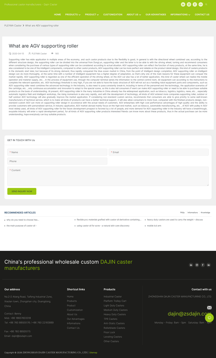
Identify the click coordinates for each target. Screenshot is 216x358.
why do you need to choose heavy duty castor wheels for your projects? (23, 219)
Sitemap (93, 352)
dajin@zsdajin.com (190, 314)
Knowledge (205, 212)
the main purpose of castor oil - (22, 225)
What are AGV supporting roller (42, 25)
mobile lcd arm (154, 225)
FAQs (182, 212)
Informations (193, 212)
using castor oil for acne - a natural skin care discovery (103, 225)
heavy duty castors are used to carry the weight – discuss (175, 219)
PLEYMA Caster (12, 25)
